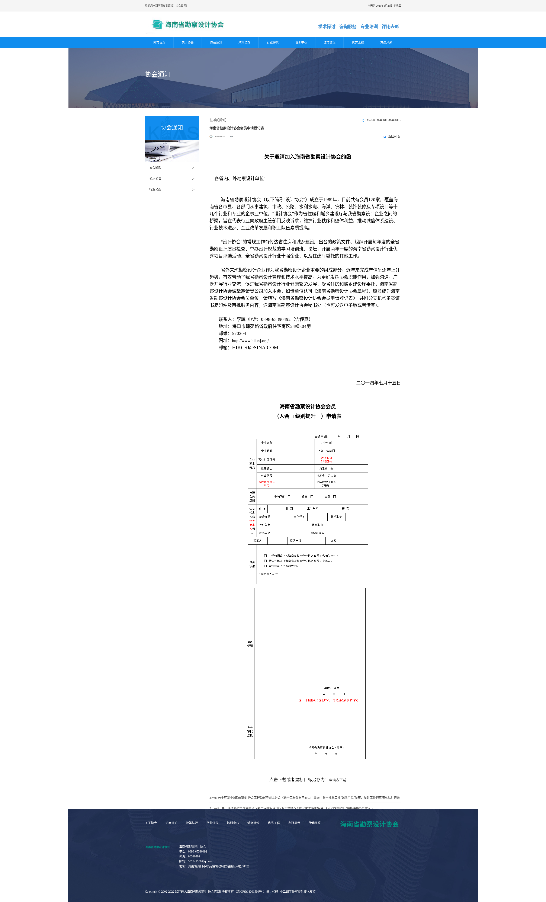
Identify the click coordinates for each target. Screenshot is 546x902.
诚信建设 (329, 42)
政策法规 (244, 42)
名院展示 (294, 823)
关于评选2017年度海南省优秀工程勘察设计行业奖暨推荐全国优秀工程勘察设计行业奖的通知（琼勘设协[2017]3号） (298, 808)
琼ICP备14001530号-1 (250, 891)
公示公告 (172, 178)
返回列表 (394, 136)
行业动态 (172, 189)
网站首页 (159, 42)
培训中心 (301, 42)
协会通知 (216, 42)
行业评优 (273, 42)
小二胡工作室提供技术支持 (298, 891)
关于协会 (188, 42)
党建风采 (386, 42)
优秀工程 (358, 42)
